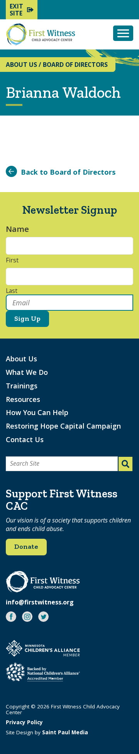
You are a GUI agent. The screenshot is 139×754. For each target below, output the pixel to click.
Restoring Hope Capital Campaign (63, 426)
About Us (21, 358)
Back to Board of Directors (68, 172)
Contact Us (25, 439)
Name (21, 229)
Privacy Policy (24, 722)
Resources (23, 399)
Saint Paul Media (65, 732)
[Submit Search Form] (125, 464)
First (12, 260)
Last (11, 291)
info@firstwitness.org (40, 602)
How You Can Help (37, 412)
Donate (26, 546)
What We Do (27, 372)
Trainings (21, 385)
